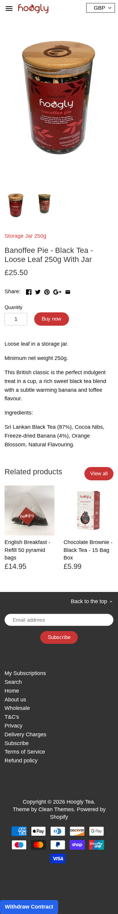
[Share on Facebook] (28, 291)
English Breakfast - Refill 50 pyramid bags (27, 549)
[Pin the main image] (47, 291)
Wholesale (17, 708)
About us (15, 700)
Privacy (13, 726)
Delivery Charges (25, 734)
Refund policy (21, 761)
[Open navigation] (9, 8)
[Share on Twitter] (38, 291)
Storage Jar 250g (25, 236)
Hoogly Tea (80, 802)
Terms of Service (25, 752)
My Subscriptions (25, 673)
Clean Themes (56, 809)
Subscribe (17, 743)
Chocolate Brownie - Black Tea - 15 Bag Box (88, 549)
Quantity (13, 307)
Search (13, 682)
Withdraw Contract (29, 907)
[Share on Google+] (57, 291)
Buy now (51, 319)
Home (12, 691)
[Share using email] (67, 291)
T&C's (12, 717)
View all (99, 473)
